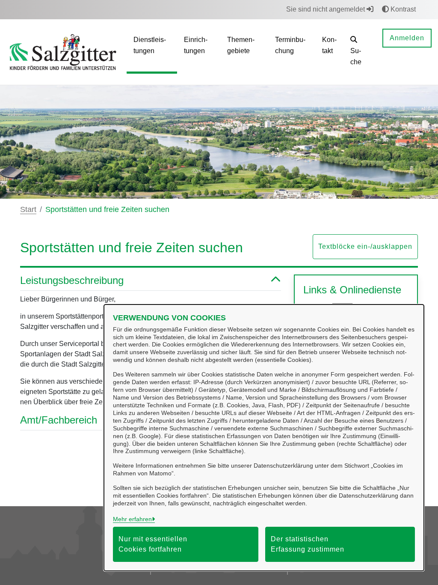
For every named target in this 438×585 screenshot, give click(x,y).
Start (28, 209)
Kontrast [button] (402, 9)
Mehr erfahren (132, 519)
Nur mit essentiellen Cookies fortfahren (152, 544)
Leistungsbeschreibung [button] (72, 280)
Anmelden (407, 38)
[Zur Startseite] (63, 51)
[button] (359, 52)
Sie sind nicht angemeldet (326, 9)
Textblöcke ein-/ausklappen (365, 246)
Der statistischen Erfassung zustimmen (307, 544)
